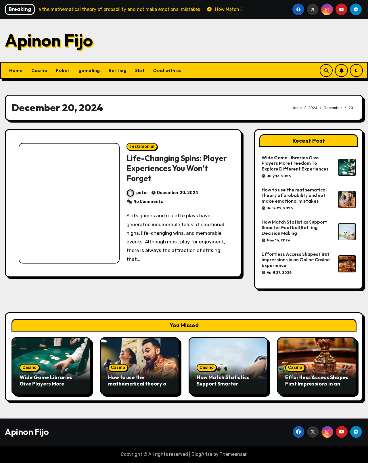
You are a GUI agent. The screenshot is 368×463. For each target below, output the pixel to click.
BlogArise (201, 454)
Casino (39, 70)
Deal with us (167, 70)
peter (142, 192)
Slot (140, 70)
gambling (89, 70)
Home (16, 70)
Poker (63, 70)
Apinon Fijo (49, 40)
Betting (118, 70)
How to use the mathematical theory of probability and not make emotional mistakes (294, 195)
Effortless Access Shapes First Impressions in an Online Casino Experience (296, 259)
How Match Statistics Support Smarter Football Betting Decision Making (294, 227)
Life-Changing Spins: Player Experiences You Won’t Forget (176, 168)
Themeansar (233, 454)
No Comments (148, 201)
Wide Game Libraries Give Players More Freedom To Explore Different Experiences (295, 163)
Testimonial (141, 146)
